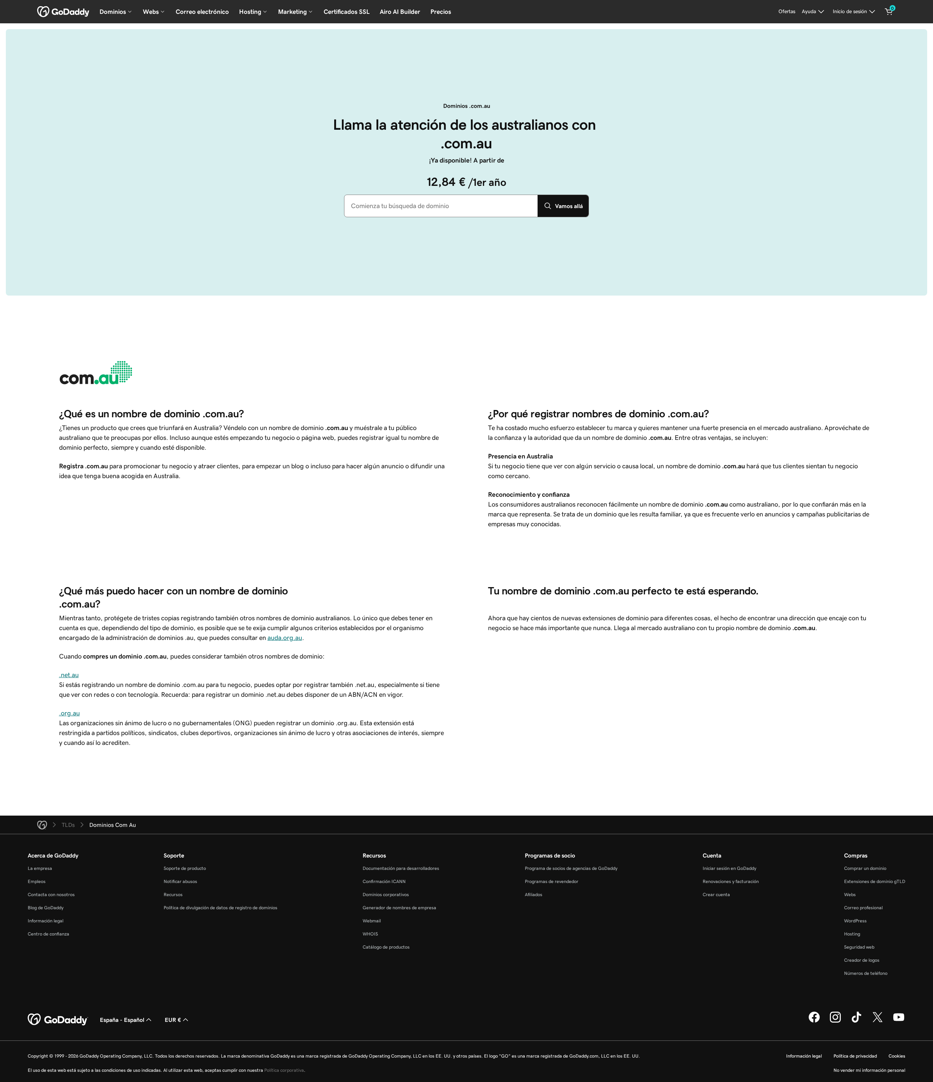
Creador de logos (861, 960)
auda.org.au (285, 637)
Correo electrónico (202, 11)
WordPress (855, 920)
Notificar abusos (180, 881)
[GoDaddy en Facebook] (814, 1021)
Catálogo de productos (386, 947)
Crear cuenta (716, 894)
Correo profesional (863, 907)
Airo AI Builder (400, 11)
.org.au (69, 713)
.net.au (69, 675)
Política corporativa (284, 1070)
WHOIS (370, 933)
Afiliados (533, 894)
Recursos (173, 894)
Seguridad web (859, 947)
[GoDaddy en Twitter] (877, 1021)
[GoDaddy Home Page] (58, 1019)
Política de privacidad (855, 1056)
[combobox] (441, 206)
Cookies (897, 1056)
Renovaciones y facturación (731, 881)
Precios (440, 11)
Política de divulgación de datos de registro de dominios (220, 907)
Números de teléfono (865, 973)
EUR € (173, 1020)
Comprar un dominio (865, 868)
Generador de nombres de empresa (399, 907)
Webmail (372, 920)
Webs (850, 894)
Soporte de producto (185, 868)
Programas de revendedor (551, 881)
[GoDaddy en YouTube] (898, 1021)
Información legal (45, 920)
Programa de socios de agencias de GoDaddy (571, 868)
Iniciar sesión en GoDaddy (729, 868)
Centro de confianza (48, 933)
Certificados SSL (347, 11)
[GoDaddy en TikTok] (856, 1021)
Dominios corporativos (386, 894)
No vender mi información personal (869, 1070)
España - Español (122, 1020)
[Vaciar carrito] (889, 12)
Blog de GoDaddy (45, 907)
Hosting (852, 933)
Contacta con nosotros (51, 894)
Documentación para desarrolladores (401, 868)
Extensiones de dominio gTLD (874, 881)
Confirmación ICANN (384, 881)
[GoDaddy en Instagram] (835, 1021)
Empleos (37, 881)
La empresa (40, 868)
